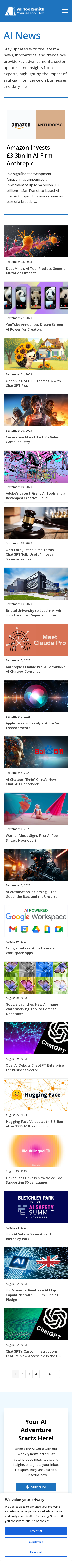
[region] (36, 1527)
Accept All (36, 1531)
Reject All (36, 1552)
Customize (36, 1541)
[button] (65, 11)
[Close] (67, 1496)
